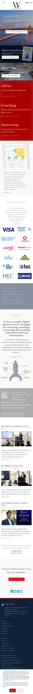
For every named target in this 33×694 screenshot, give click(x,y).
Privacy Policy (10, 680)
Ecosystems (23, 467)
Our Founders (6, 626)
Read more (5, 459)
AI (2, 427)
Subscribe (16, 551)
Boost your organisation (16, 31)
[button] (3, 215)
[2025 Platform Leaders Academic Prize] (16, 518)
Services (4, 638)
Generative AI (23, 427)
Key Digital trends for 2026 (12, 466)
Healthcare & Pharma (11, 300)
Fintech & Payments (10, 288)
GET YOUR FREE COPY (10, 57)
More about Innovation (10, 135)
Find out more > (16, 357)
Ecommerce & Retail (10, 291)
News (29, 427)
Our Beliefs (5, 623)
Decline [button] (20, 690)
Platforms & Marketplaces (13, 303)
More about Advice (8, 96)
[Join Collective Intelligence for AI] (16, 439)
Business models (15, 427)
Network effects (12, 506)
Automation (7, 427)
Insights (4, 506)
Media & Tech (7, 297)
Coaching (4, 643)
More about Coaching (9, 116)
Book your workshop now (12, 414)
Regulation (10, 468)
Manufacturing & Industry (13, 294)
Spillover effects (6, 508)
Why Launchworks (8, 648)
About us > (8, 192)
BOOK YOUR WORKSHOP (11, 75)
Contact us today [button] (16, 579)
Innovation (5, 645)
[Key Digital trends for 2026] (16, 479)
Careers (4, 628)
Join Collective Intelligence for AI (14, 426)
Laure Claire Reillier (10, 604)
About (3, 621)
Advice (3, 640)
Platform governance (23, 506)
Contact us (5, 633)
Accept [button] (12, 690)
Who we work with (8, 655)
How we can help (7, 650)
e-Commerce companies (10, 660)
